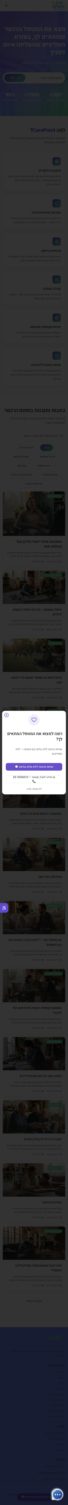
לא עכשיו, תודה (34, 789)
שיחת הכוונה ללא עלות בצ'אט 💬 (34, 767)
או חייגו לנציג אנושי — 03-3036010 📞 (34, 779)
